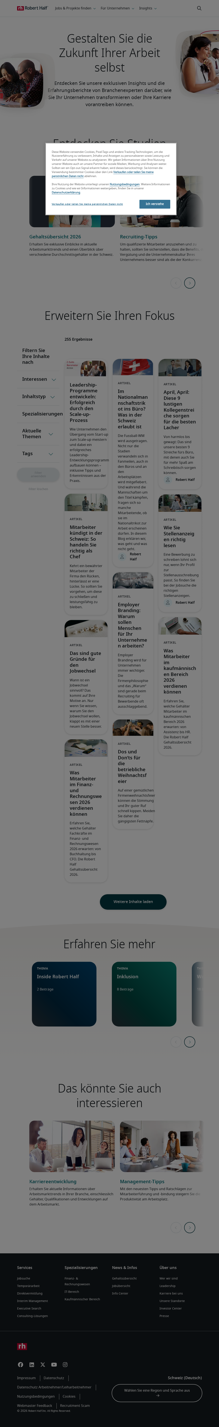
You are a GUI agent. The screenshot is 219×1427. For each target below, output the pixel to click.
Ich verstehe (155, 204)
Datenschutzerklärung (66, 192)
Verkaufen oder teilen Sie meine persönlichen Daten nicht (87, 204)
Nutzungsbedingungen (125, 184)
